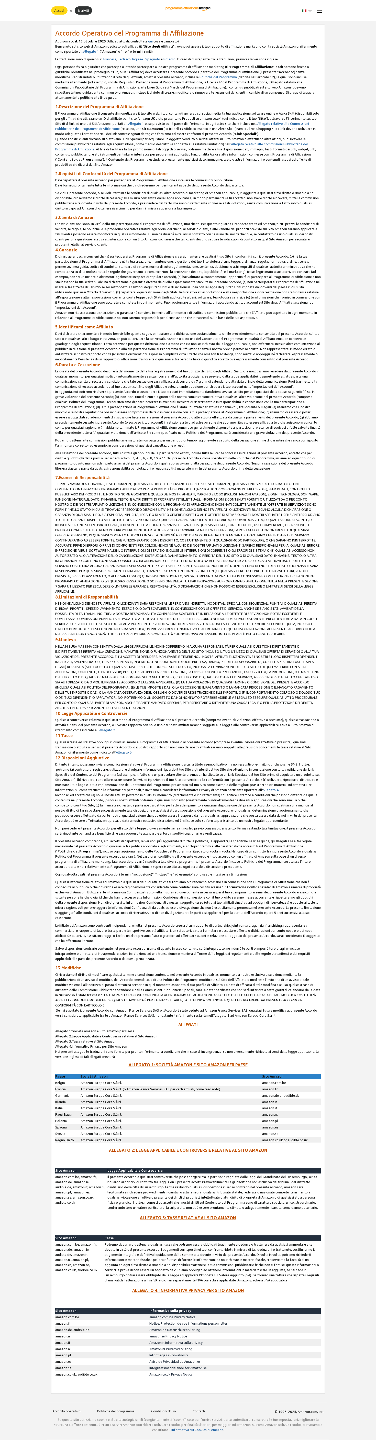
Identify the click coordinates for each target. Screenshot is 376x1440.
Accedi (59, 10)
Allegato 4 (271, 790)
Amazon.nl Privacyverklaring (170, 1349)
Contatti (199, 1411)
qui (150, 41)
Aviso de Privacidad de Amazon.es (175, 1361)
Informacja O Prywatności (168, 1355)
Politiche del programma (116, 1411)
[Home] (188, 10)
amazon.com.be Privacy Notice (172, 1317)
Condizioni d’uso (163, 1411)
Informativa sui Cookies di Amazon (197, 1430)
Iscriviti (83, 10)
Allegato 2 (107, 730)
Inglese (137, 59)
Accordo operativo (66, 1411)
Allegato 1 (91, 51)
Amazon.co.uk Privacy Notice (171, 1374)
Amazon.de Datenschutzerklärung (174, 1330)
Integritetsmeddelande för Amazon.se (178, 1368)
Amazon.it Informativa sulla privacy (176, 1343)
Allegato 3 (124, 752)
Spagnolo (152, 59)
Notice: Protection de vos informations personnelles (188, 1323)
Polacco (169, 59)
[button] (307, 10)
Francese (109, 59)
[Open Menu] (318, 10)
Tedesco (124, 59)
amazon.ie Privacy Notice (168, 1336)
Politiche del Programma (218, 77)
